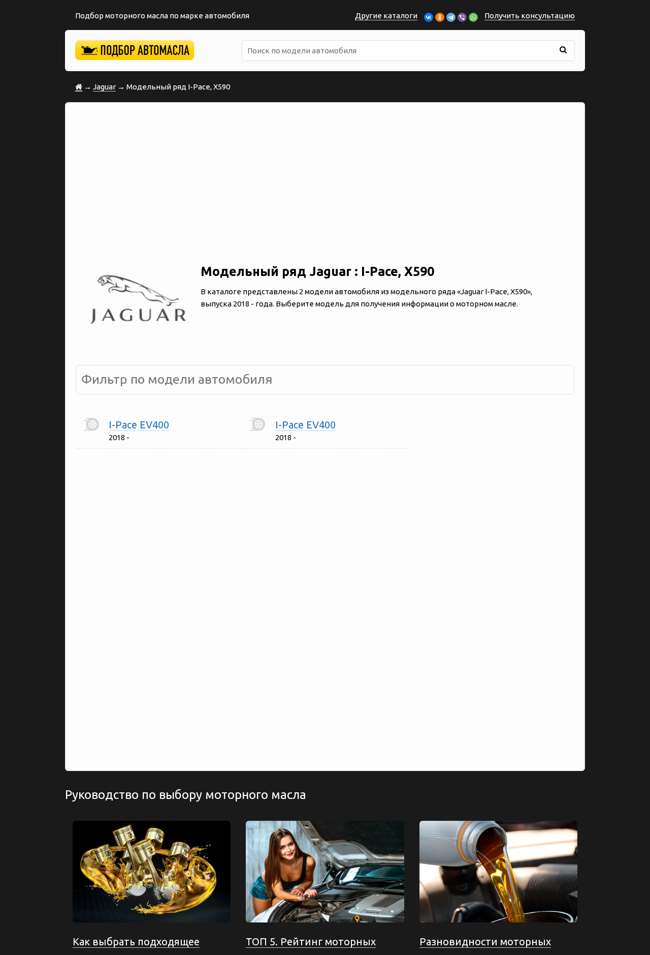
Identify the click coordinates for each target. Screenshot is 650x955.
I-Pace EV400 (139, 424)
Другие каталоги (386, 15)
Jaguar (104, 86)
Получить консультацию (529, 15)
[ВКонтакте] (428, 17)
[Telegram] (451, 17)
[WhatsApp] (473, 17)
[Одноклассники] (439, 17)
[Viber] (462, 17)
